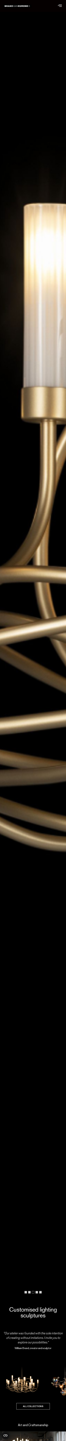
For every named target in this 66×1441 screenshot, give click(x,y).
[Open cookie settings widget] (5, 1435)
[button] (60, 6)
